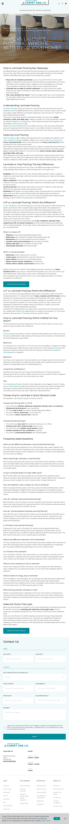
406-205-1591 (47, 10)
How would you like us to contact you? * (15, 672)
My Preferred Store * (42, 695)
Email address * (40, 683)
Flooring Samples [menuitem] (23, 790)
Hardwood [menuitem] (6, 792)
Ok (57, 818)
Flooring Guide (18, 28)
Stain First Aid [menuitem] (41, 789)
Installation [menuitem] (40, 804)
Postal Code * (7, 695)
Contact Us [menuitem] (57, 797)
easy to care (25, 195)
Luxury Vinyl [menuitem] (7, 789)
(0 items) (65, 3)
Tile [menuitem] (4, 802)
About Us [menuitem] (56, 786)
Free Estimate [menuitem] (7, 806)
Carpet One (7, 28)
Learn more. (45, 821)
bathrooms (13, 346)
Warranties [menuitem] (40, 801)
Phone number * (8, 683)
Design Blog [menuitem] (24, 803)
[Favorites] (62, 4)
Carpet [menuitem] (5, 796)
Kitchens (13, 157)
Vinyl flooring (8, 138)
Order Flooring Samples (16, 631)
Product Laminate (32, 28)
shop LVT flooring (22, 313)
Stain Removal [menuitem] (41, 786)
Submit (34, 736)
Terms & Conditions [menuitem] (56, 802)
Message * (6, 707)
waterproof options (15, 140)
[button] (59, 4)
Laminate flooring (9, 108)
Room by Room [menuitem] (58, 789)
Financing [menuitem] (6, 809)
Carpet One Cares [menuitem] (57, 793)
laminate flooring (15, 126)
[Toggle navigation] (2, 3)
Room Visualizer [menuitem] (25, 786)
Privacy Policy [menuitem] (57, 806)
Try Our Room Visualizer (16, 284)
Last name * (39, 654)
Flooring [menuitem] (6, 786)
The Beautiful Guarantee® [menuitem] (41, 796)
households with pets (14, 384)
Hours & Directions (9, 761)
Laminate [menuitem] (6, 799)
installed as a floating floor (21, 121)
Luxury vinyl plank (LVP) (11, 205)
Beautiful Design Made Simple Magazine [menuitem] (24, 797)
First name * (7, 654)
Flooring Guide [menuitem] (41, 792)
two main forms (56, 140)
